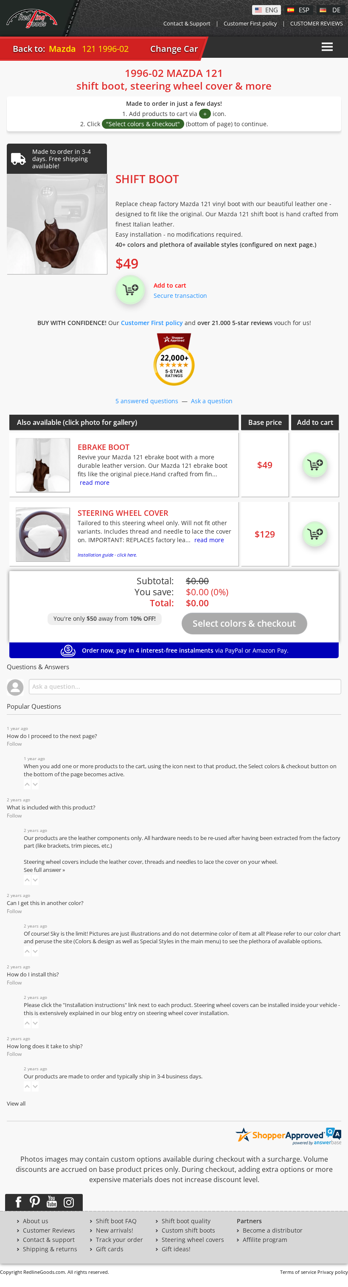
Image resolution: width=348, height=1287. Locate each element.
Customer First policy (250, 23)
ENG (271, 9)
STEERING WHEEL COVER (123, 513)
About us (35, 1221)
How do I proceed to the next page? (52, 736)
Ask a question (212, 401)
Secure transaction (180, 295)
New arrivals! (114, 1230)
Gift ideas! (176, 1249)
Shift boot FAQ (116, 1221)
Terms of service (298, 1272)
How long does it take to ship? (45, 1046)
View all (16, 1103)
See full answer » (44, 870)
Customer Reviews (49, 1230)
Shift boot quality (186, 1221)
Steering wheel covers (193, 1240)
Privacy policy (332, 1272)
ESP (304, 9)
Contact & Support (186, 23)
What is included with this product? (51, 807)
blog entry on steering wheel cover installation (169, 1013)
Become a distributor (273, 1230)
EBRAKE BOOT (103, 447)
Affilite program (265, 1240)
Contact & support (49, 1240)
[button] (27, 784)
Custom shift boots (188, 1230)
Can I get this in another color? (45, 903)
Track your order (119, 1240)
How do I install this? (33, 974)
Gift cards (109, 1249)
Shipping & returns (50, 1249)
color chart (327, 933)
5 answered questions (146, 401)
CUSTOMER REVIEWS (316, 23)
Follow (14, 743)
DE (336, 9)
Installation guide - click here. (107, 555)
